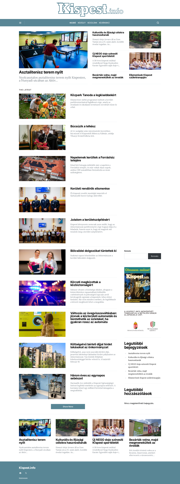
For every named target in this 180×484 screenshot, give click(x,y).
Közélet (82, 23)
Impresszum (23, 478)
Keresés (127, 251)
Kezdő (73, 23)
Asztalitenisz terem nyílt (139, 353)
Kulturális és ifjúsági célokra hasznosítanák (141, 358)
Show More (68, 406)
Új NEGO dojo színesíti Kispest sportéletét (142, 365)
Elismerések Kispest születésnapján (144, 378)
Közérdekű (104, 23)
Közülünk (92, 23)
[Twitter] (26, 473)
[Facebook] (20, 473)
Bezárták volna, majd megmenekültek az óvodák (140, 372)
